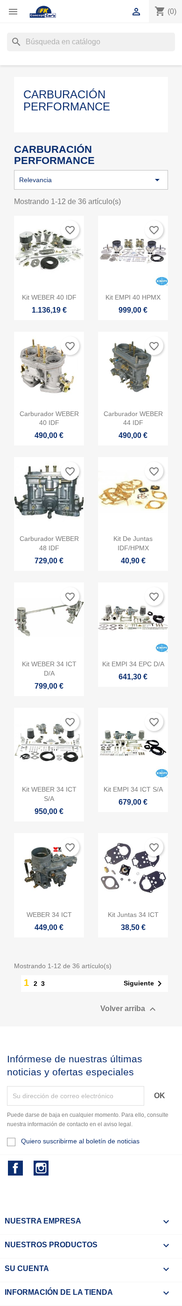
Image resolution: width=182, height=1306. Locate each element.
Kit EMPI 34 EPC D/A (133, 664)
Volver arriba (129, 1009)
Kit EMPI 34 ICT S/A (133, 789)
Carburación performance (66, 100)
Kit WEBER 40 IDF (49, 297)
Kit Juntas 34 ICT (133, 914)
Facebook (15, 1168)
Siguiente (144, 983)
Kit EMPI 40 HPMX (133, 297)
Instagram (41, 1168)
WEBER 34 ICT (49, 914)
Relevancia (91, 179)
